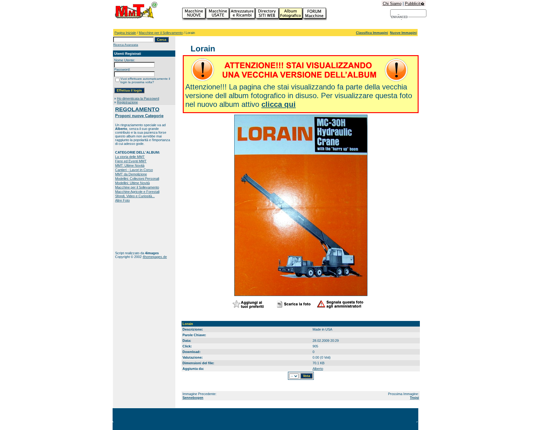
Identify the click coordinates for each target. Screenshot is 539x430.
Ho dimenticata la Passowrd (138, 98)
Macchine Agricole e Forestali (137, 192)
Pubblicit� (415, 3)
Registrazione (127, 102)
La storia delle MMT (130, 157)
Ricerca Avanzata (125, 44)
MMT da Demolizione (131, 174)
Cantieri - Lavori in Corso (134, 170)
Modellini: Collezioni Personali (137, 178)
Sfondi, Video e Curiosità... (135, 196)
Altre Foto (122, 200)
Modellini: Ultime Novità (132, 183)
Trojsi (414, 397)
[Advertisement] (134, 226)
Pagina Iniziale (125, 33)
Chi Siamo (392, 3)
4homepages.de (155, 257)
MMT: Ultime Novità (129, 165)
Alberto (318, 368)
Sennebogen (192, 397)
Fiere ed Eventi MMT (131, 161)
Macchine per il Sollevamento (161, 33)
